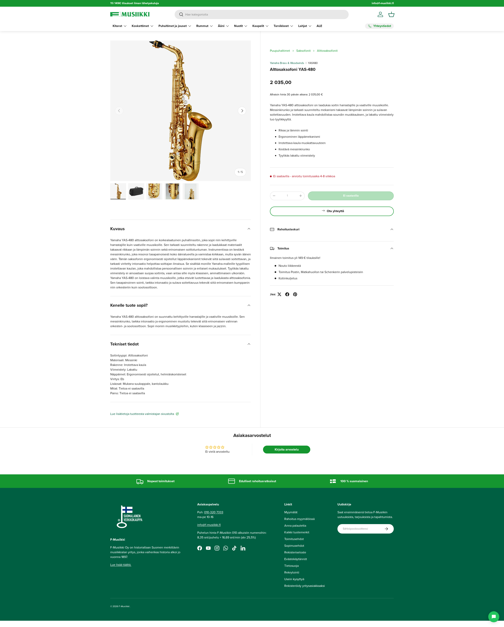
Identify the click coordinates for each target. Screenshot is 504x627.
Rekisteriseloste (295, 552)
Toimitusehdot (294, 539)
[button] (391, 14)
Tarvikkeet (281, 26)
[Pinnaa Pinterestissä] (295, 294)
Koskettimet (140, 26)
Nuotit (238, 26)
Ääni (221, 26)
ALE (319, 26)
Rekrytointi (291, 572)
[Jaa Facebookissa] (287, 294)
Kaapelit (258, 26)
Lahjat (302, 26)
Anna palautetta (295, 525)
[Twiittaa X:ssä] (279, 294)
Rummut (202, 26)
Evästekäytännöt (295, 559)
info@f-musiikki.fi (383, 3)
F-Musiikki (124, 606)
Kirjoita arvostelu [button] (287, 449)
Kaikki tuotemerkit (296, 532)
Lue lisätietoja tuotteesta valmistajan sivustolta (142, 414)
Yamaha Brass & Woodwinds (287, 63)
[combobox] (261, 14)
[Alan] (493, 616)
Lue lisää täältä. (120, 564)
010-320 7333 (213, 512)
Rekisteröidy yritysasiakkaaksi (304, 586)
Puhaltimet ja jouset (172, 26)
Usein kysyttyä (294, 579)
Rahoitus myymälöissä (299, 519)
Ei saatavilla (351, 196)
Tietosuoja (291, 565)
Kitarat (117, 26)
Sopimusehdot (294, 545)
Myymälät (290, 512)
